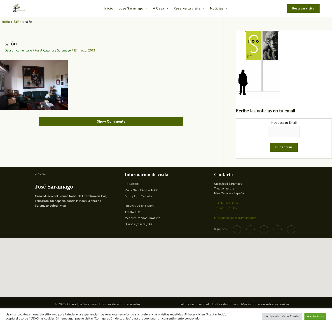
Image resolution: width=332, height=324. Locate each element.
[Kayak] (291, 229)
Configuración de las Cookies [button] (281, 316)
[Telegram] (264, 229)
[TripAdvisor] (278, 229)
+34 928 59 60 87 (226, 203)
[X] (250, 229)
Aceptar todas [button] (315, 316)
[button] (145, 8)
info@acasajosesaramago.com (235, 218)
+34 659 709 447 (225, 208)
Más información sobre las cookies (265, 304)
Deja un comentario (18, 50)
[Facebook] (237, 229)
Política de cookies (225, 304)
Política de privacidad (194, 304)
